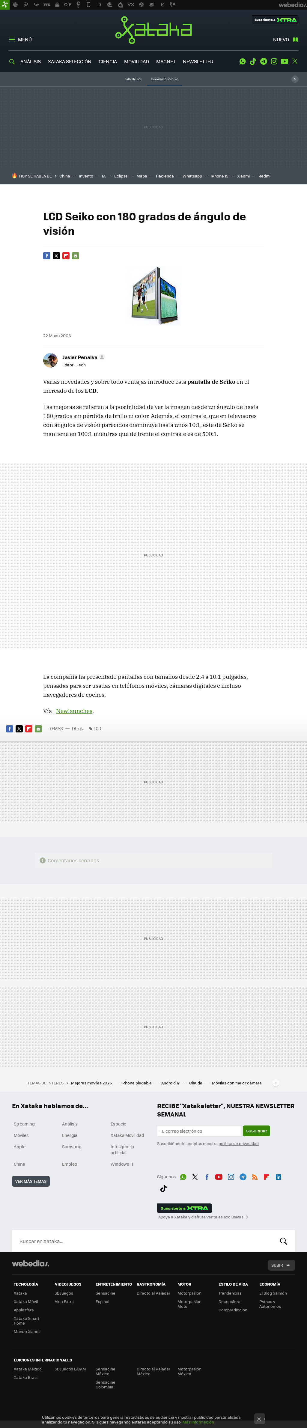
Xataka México (28, 1369)
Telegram (263, 61)
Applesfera (24, 1310)
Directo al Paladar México (153, 1371)
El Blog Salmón (273, 1293)
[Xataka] (5, 5)
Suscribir (256, 1131)
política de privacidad (239, 1143)
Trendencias (230, 1293)
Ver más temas (30, 1181)
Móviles (21, 1135)
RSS (255, 1176)
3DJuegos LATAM (70, 1369)
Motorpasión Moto (189, 1303)
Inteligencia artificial (122, 1149)
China (64, 176)
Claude (196, 1083)
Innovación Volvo (164, 79)
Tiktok (253, 61)
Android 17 (170, 1083)
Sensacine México (105, 1371)
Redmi (264, 176)
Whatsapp (192, 176)
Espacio (118, 1124)
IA (104, 176)
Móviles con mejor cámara (237, 1083)
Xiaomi (243, 176)
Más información (198, 1422)
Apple (19, 1146)
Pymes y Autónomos (270, 1303)
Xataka (153, 30)
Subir (277, 1265)
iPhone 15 (219, 176)
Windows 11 (122, 1164)
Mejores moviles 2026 (92, 1083)
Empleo (69, 1164)
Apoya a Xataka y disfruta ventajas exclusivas (200, 1217)
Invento (86, 176)
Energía (69, 1135)
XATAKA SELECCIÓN (69, 61)
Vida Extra (64, 1301)
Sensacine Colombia (105, 1384)
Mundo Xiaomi (27, 1331)
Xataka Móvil (26, 1301)
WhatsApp (242, 61)
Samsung (72, 1146)
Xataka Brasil (26, 1377)
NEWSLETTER (198, 61)
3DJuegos (64, 1293)
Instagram (274, 61)
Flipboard (66, 255)
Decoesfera (229, 1301)
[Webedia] (30, 1263)
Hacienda (165, 176)
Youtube (284, 61)
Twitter (295, 61)
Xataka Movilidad (127, 1135)
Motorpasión (189, 1293)
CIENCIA (108, 61)
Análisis (70, 1124)
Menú (25, 39)
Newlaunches (74, 710)
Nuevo (281, 39)
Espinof (102, 1301)
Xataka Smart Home (26, 1320)
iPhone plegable (137, 1083)
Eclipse (121, 176)
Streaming (24, 1124)
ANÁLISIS (30, 61)
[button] (83, 357)
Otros (77, 728)
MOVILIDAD (136, 61)
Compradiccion (233, 1310)
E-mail (75, 255)
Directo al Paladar (153, 1293)
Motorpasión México (189, 1371)
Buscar (283, 1241)
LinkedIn (278, 1176)
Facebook (46, 255)
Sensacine (105, 1293)
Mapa (141, 176)
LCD (97, 728)
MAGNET (166, 61)
